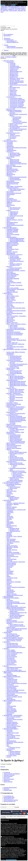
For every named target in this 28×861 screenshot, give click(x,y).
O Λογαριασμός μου (8, 796)
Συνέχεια (3, 766)
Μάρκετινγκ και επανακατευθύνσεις (10, 847)
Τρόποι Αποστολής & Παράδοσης (15, 47)
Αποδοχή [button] (13, 5)
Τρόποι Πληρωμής (11, 46)
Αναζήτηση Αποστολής (9, 775)
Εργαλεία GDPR (8, 790)
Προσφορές (6, 788)
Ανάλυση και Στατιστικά (8, 836)
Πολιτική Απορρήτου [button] (12, 4)
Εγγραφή (17, 807)
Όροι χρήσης (7, 777)
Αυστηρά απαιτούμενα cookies (9, 823)
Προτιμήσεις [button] (8, 5)
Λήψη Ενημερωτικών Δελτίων (11, 800)
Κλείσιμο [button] (3, 5)
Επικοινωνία (6, 780)
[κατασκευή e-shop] (11, 817)
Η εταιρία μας (7, 772)
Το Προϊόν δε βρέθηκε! (11, 57)
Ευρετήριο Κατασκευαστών (10, 787)
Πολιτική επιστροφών (9, 779)
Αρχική (2, 57)
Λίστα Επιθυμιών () (12, 41)
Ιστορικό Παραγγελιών (9, 797)
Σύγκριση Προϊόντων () (12, 42)
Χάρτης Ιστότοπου (8, 781)
